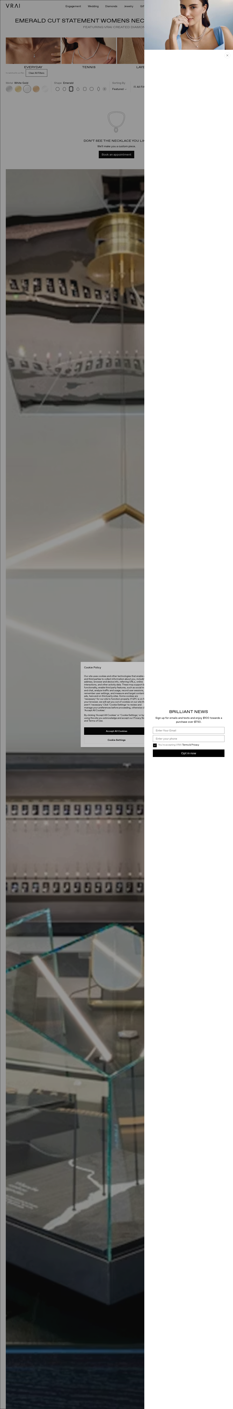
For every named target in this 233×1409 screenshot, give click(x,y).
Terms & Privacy (190, 744)
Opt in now (188, 753)
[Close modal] (116, 704)
